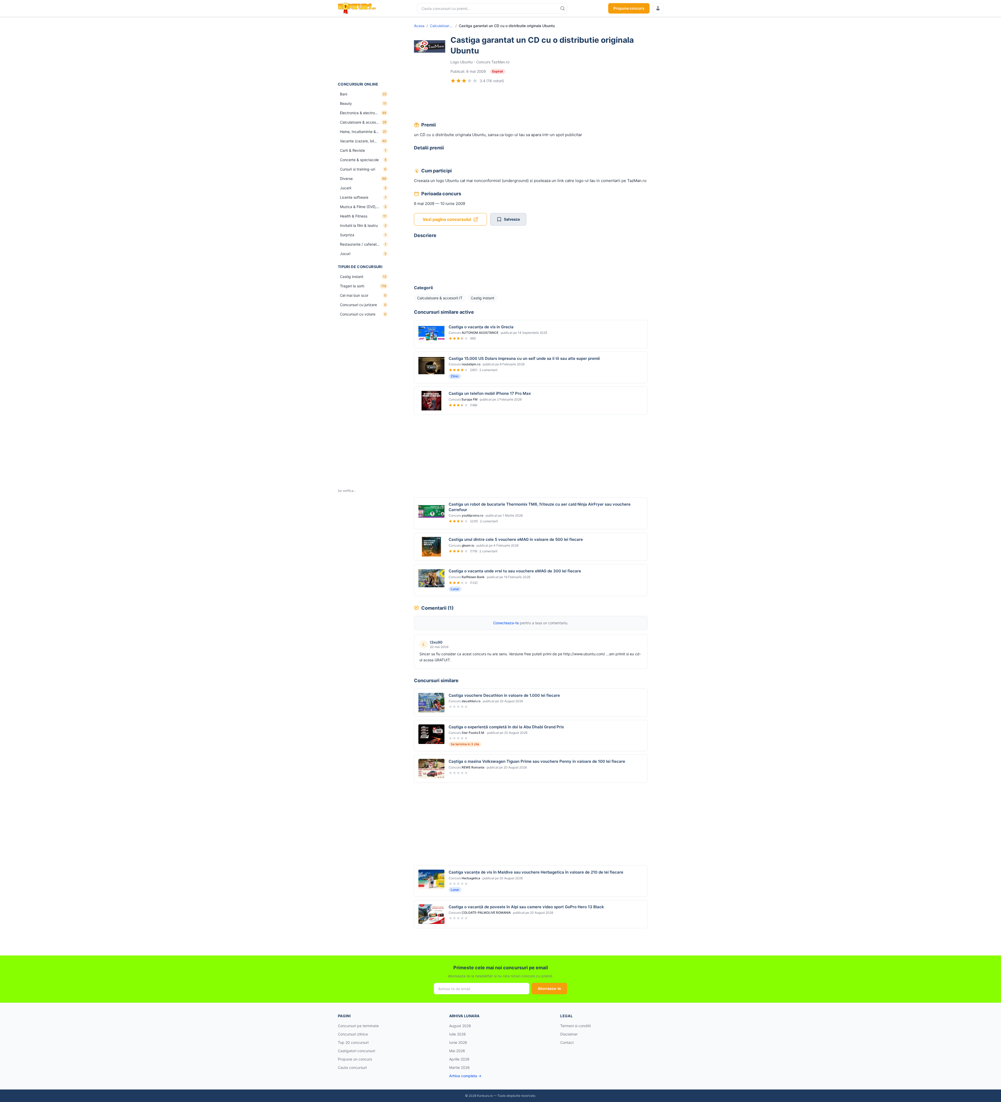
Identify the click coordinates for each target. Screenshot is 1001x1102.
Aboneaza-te (549, 988)
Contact (567, 1042)
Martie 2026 (459, 1067)
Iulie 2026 (457, 1034)
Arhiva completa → (465, 1076)
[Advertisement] (364, 49)
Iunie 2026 (458, 1042)
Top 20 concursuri (353, 1042)
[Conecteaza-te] (658, 8)
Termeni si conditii (575, 1026)
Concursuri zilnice (353, 1034)
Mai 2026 (457, 1051)
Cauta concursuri (352, 1067)
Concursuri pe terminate (358, 1026)
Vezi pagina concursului (447, 219)
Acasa (419, 25)
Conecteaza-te (506, 623)
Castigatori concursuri (356, 1051)
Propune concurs (628, 8)
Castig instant (482, 298)
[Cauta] (562, 8)
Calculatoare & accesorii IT (441, 25)
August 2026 (460, 1026)
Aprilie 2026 (459, 1059)
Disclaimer (569, 1034)
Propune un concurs (355, 1059)
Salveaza (512, 219)
